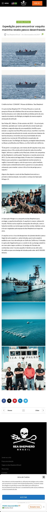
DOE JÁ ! (37, 3)
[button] (44, 477)
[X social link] (9, 401)
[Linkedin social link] (20, 401)
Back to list (23, 410)
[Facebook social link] (4, 401)
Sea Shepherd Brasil (13, 34)
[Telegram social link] (26, 401)
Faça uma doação (7, 461)
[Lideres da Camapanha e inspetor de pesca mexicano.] (23, 368)
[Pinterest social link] (15, 401)
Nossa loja (5, 469)
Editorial (20, 22)
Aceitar (23, 497)
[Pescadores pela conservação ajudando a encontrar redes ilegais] (23, 324)
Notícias (27, 22)
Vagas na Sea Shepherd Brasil (11, 465)
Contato (4, 473)
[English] (12, 3)
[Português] (15, 3)
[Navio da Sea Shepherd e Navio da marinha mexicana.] (23, 280)
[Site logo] (23, 3)
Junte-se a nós (6, 457)
